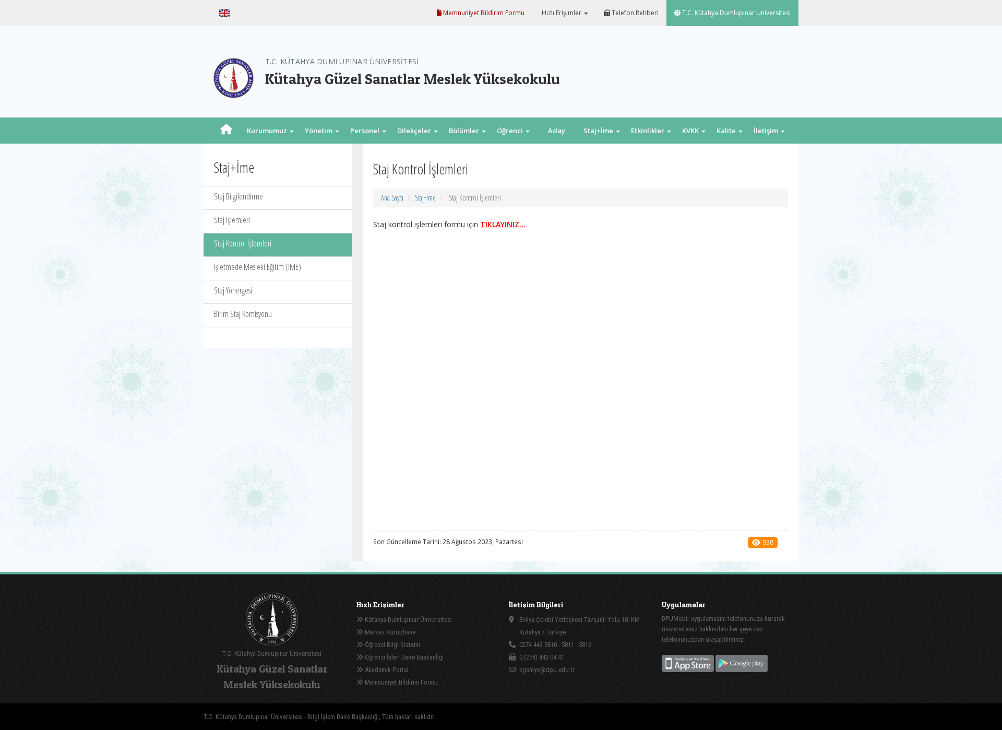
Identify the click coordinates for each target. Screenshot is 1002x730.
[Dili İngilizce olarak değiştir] (224, 13)
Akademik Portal (386, 670)
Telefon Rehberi (634, 12)
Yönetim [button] (319, 130)
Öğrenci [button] (510, 130)
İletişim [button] (767, 130)
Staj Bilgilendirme (238, 196)
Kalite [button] (727, 130)
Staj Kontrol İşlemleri (242, 243)
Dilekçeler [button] (415, 130)
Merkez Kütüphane (389, 632)
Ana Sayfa (392, 198)
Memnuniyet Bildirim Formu (483, 12)
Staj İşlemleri (232, 220)
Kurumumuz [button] (268, 130)
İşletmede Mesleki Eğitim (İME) (257, 267)
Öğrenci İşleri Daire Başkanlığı (403, 657)
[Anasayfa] (226, 130)
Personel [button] (365, 130)
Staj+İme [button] (599, 130)
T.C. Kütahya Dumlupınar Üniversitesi (736, 12)
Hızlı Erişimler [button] (561, 12)
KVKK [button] (691, 130)
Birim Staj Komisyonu (243, 314)
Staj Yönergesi (233, 290)
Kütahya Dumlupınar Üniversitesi (407, 619)
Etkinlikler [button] (648, 130)
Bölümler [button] (465, 130)
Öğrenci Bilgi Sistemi (391, 645)
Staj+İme (425, 198)
